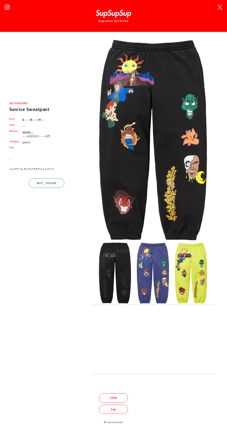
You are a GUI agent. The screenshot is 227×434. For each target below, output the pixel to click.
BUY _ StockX (46, 183)
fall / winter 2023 (18, 103)
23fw (113, 397)
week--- (28, 132)
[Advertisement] (46, 70)
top (113, 409)
